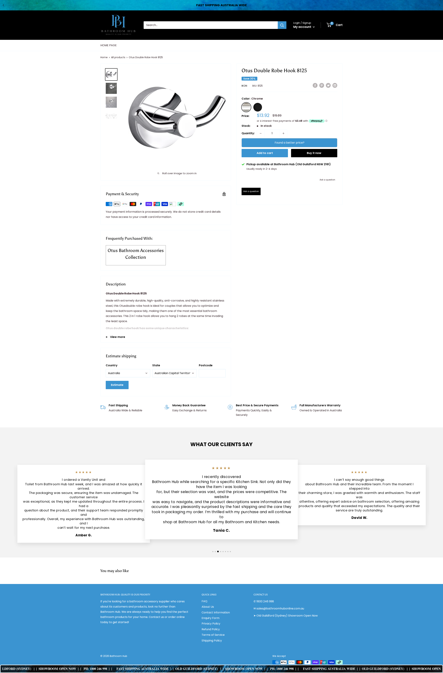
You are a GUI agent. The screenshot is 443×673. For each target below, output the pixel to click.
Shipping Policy (212, 641)
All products (118, 57)
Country (111, 365)
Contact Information (216, 612)
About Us (208, 607)
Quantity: (248, 133)
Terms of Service (213, 635)
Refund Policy (211, 629)
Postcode (206, 365)
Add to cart (265, 153)
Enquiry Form (210, 618)
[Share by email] (334, 85)
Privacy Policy (211, 624)
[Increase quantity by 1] (283, 133)
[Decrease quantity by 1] (260, 133)
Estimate (117, 385)
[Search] (282, 25)
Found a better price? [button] (289, 143)
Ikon (244, 85)
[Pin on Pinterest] (321, 85)
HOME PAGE (108, 45)
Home (104, 57)
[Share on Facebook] (315, 85)
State (156, 365)
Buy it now (314, 153)
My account (302, 27)
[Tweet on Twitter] (328, 85)
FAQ (204, 601)
